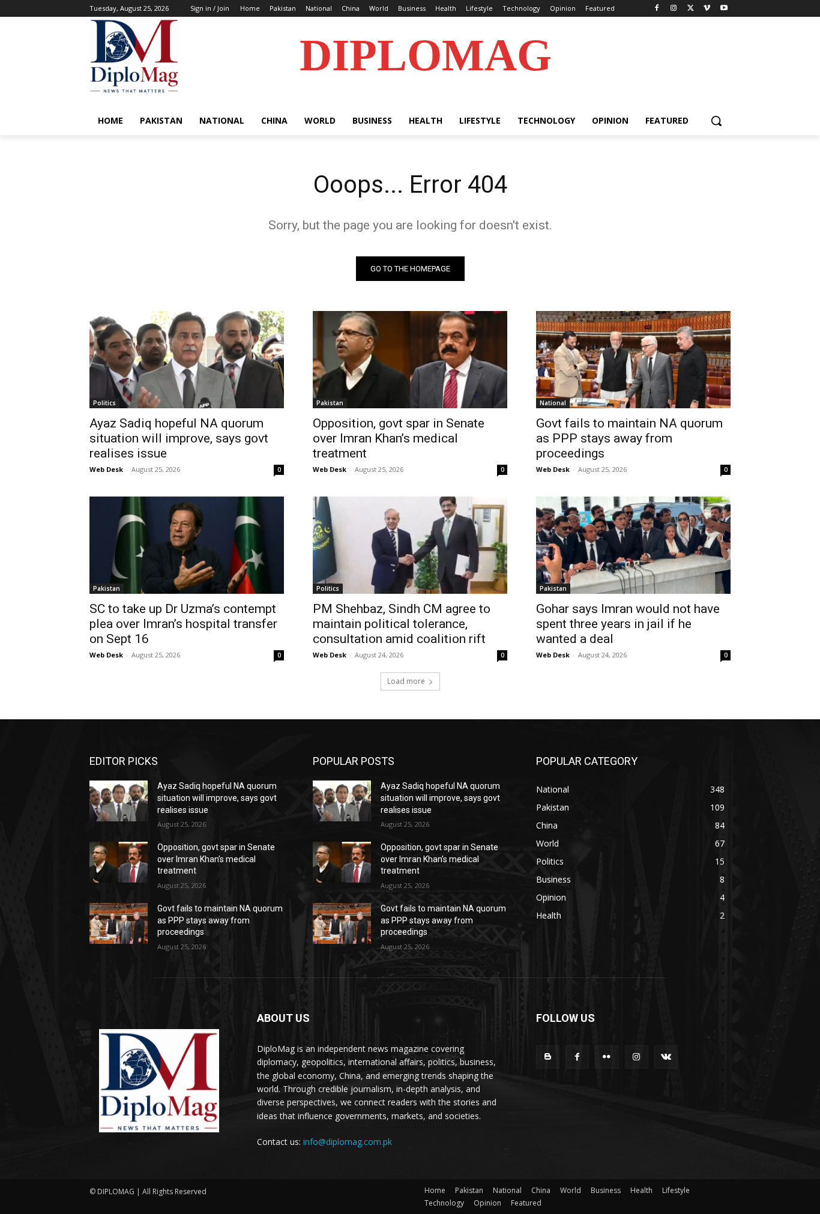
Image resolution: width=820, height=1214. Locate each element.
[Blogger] (547, 1057)
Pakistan (329, 403)
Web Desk (106, 469)
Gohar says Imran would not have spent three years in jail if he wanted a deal (628, 624)
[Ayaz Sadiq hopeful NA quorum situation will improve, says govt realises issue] (186, 359)
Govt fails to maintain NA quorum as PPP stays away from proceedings (629, 438)
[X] (691, 9)
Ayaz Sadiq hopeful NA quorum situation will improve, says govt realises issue (178, 438)
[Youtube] (724, 9)
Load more (406, 681)
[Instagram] (674, 9)
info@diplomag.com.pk (347, 1141)
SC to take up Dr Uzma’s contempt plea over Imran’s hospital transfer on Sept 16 (183, 624)
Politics (104, 403)
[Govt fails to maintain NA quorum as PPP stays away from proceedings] (633, 359)
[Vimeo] (707, 9)
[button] (716, 120)
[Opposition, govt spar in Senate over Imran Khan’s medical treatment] (410, 359)
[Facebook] (657, 9)
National (553, 403)
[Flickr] (606, 1057)
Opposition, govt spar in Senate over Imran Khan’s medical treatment (398, 438)
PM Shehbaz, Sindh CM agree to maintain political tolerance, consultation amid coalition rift (401, 624)
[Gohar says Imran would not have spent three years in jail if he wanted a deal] (633, 545)
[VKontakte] (666, 1057)
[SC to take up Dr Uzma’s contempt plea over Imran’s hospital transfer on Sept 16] (186, 545)
